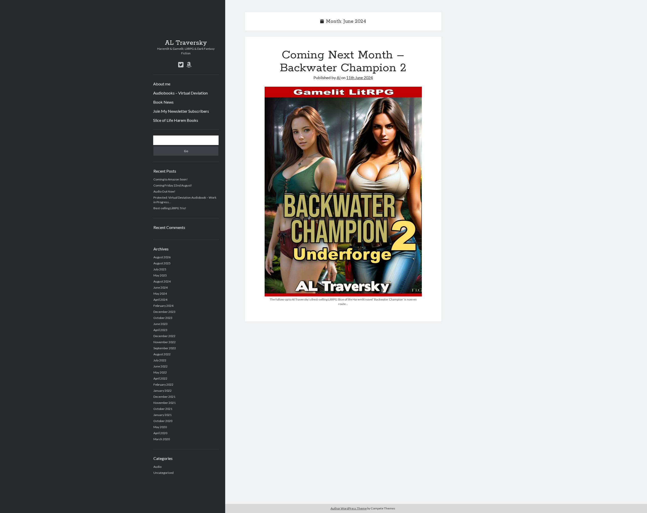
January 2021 (162, 415)
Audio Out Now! (164, 191)
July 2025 (159, 269)
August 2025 (162, 263)
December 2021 (164, 397)
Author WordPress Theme (349, 508)
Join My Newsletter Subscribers (181, 111)
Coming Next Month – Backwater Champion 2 (343, 61)
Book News (163, 102)
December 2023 (164, 312)
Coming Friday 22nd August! (172, 185)
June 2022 (160, 366)
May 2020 (160, 427)
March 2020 (161, 439)
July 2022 (159, 360)
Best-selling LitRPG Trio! (169, 208)
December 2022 (164, 336)
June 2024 (160, 287)
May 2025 (160, 275)
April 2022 (160, 378)
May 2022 (160, 372)
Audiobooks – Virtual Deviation (180, 92)
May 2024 (160, 293)
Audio (157, 467)
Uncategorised (163, 473)
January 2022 (162, 390)
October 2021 (162, 409)
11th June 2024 (359, 77)
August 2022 (162, 354)
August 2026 (162, 257)
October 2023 (162, 318)
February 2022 (163, 384)
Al (338, 77)
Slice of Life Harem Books (175, 120)
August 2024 (162, 281)
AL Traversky (186, 43)
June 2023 (160, 324)
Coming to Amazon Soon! (170, 179)
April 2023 (160, 330)
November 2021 (164, 403)
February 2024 (163, 306)
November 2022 (164, 342)
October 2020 (162, 421)
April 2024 (160, 299)
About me (161, 83)
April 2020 (160, 433)
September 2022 (164, 348)
